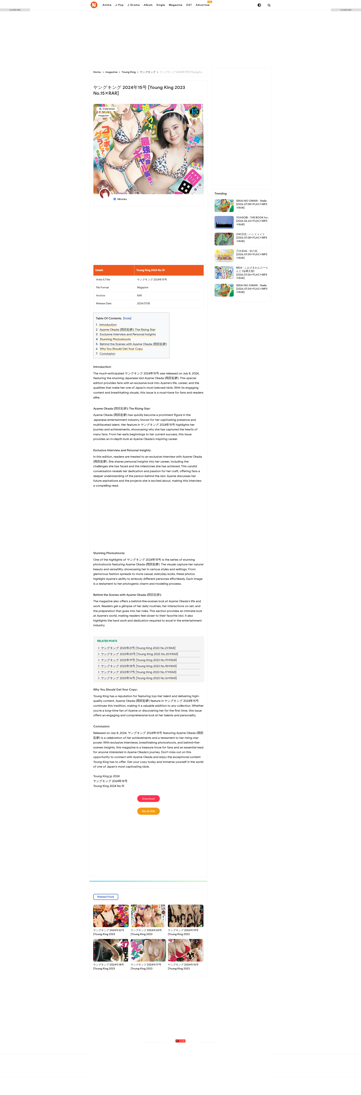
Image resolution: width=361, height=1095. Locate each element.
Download (148, 798)
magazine (103, 115)
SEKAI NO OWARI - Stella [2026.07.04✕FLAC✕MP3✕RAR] (251, 289)
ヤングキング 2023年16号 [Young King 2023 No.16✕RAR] (139, 678)
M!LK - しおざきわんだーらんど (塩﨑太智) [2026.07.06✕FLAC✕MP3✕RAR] (252, 273)
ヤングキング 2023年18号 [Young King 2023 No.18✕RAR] (139, 666)
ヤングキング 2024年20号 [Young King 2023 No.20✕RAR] (146, 934)
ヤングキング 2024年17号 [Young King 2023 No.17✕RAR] (146, 968)
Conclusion (107, 354)
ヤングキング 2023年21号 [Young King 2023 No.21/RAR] (138, 648)
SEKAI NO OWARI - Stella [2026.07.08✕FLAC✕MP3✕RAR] (251, 204)
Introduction (108, 325)
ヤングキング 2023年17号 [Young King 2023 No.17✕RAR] (138, 672)
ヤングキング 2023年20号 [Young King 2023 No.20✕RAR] (139, 654)
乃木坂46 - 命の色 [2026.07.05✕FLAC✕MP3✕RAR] (251, 254)
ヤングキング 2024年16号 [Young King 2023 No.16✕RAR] (183, 968)
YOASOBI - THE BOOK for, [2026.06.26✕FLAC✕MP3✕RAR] (252, 221)
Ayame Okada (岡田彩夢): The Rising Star (127, 330)
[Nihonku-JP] (94, 4)
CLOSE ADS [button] (15, 10)
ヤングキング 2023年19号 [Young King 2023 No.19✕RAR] (139, 660)
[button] (151, 316)
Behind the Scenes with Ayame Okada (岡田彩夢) (133, 344)
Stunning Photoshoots (115, 339)
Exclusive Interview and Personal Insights (128, 334)
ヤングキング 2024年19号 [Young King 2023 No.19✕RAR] (183, 934)
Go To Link (148, 811)
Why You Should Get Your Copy (121, 349)
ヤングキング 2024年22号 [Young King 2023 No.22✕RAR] (108, 934)
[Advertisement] (180, 37)
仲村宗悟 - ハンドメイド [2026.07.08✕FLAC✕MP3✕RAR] (251, 238)
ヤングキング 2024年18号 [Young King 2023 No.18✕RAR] (108, 968)
